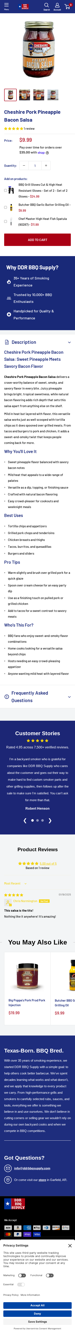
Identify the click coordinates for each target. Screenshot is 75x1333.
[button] (14, 128)
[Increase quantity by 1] (46, 165)
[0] (67, 6)
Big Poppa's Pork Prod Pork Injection (27, 1002)
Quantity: (10, 165)
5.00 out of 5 (48, 863)
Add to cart (37, 240)
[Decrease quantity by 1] (24, 165)
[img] (13, 895)
